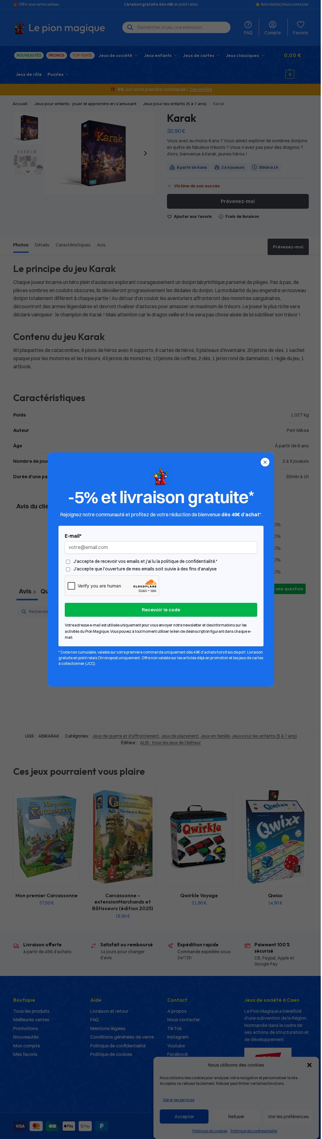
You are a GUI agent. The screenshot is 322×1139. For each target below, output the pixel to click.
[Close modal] (265, 462)
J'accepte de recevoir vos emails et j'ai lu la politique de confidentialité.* (145, 561)
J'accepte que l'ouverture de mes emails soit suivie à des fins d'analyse (145, 569)
